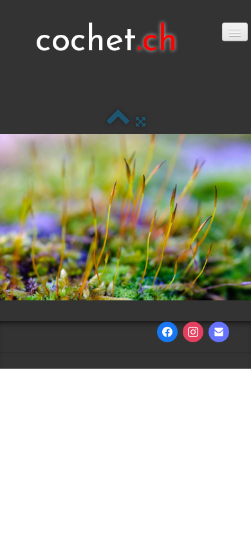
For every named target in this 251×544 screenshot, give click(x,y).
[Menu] (235, 32)
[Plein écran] (140, 122)
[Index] (118, 122)
